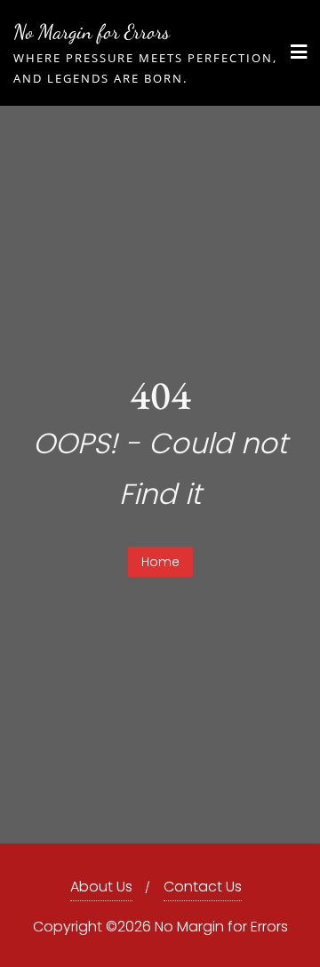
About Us (101, 886)
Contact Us (203, 886)
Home (160, 562)
